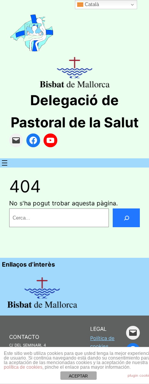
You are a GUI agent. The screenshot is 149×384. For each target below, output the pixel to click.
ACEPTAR (78, 376)
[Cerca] (126, 217)
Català (91, 4)
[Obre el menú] (4, 163)
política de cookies (23, 367)
